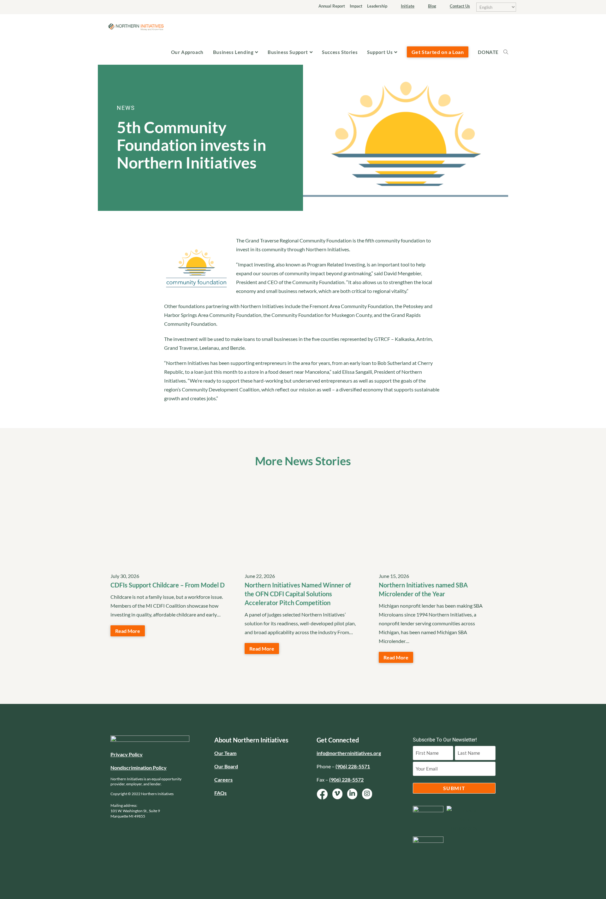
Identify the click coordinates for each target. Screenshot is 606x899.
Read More (127, 631)
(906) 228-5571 (353, 766)
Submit (454, 788)
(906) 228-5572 (346, 780)
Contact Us (460, 6)
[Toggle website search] (508, 52)
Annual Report (331, 6)
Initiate (407, 6)
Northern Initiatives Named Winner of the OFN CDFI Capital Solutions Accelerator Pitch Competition (298, 593)
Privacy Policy (126, 754)
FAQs (220, 793)
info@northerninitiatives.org (349, 753)
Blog (432, 6)
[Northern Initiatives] (136, 26)
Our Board (226, 766)
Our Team (225, 753)
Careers (223, 780)
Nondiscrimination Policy (138, 768)
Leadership (377, 6)
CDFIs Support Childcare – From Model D (167, 585)
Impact (356, 6)
